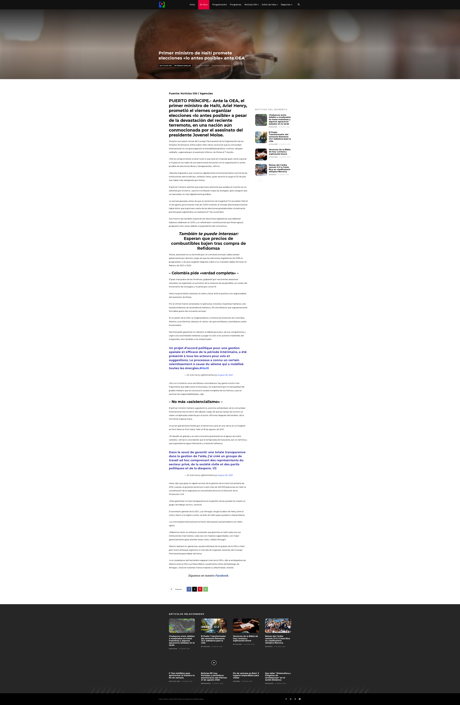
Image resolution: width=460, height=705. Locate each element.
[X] (194, 589)
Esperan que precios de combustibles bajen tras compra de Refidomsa (208, 243)
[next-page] (260, 180)
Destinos (236, 681)
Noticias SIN (166, 66)
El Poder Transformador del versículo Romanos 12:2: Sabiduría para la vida (280, 136)
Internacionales (182, 66)
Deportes (272, 174)
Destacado (273, 127)
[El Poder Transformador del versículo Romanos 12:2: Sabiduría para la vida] (261, 137)
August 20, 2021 (225, 375)
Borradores (206, 683)
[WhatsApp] (205, 589)
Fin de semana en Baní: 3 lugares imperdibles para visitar (246, 675)
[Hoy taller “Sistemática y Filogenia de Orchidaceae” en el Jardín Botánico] (278, 662)
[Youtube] (299, 699)
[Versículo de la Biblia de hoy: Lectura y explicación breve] (261, 154)
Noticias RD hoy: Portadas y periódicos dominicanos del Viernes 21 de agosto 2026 (214, 676)
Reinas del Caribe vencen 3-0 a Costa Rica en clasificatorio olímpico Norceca (279, 168)
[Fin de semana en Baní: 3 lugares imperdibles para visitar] (246, 662)
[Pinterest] (200, 589)
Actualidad (273, 144)
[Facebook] (189, 589)
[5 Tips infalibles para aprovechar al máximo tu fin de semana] (182, 662)
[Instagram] (290, 699)
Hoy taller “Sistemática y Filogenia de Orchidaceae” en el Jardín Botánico (278, 676)
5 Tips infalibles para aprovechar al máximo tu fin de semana (182, 675)
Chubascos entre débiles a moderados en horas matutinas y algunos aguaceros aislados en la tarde (280, 119)
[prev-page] (256, 180)
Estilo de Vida (174, 681)
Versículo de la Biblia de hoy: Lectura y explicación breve (279, 151)
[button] (298, 5)
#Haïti (204, 368)
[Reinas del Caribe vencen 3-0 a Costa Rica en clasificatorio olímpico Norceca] (261, 170)
